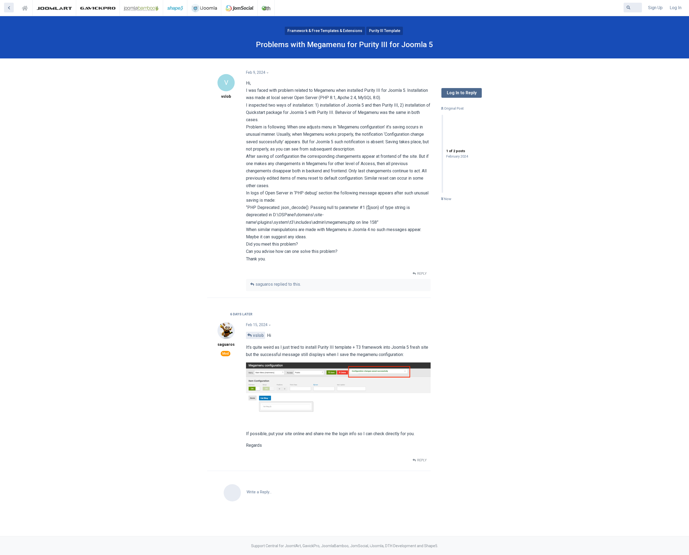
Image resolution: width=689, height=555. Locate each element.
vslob (258, 335)
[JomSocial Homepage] (239, 8)
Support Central (26, 7)
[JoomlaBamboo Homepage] (141, 8)
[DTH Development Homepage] (266, 8)
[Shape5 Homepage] (175, 8)
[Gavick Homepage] (97, 8)
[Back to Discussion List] (9, 7)
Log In (675, 7)
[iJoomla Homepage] (204, 8)
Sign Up (655, 7)
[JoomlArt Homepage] (54, 8)
